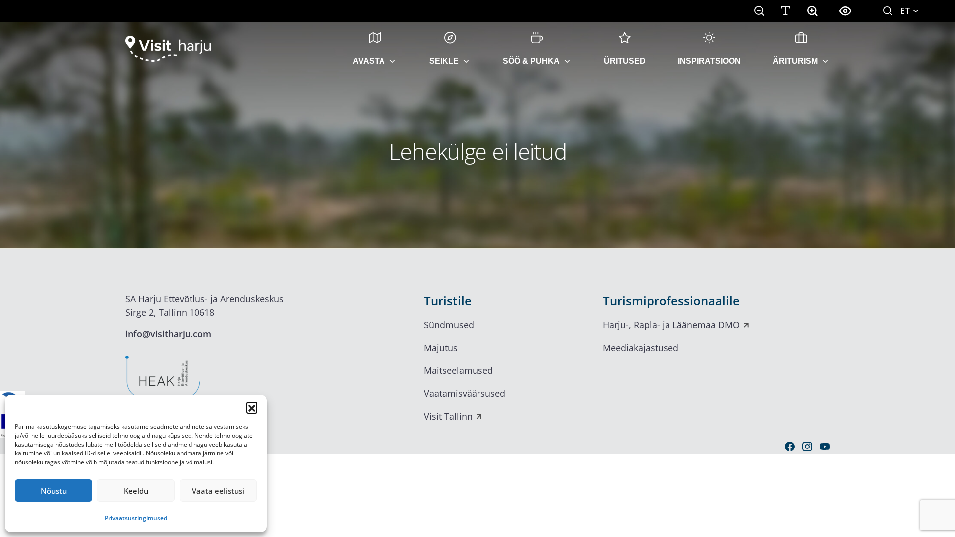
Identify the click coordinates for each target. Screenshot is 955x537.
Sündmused (449, 325)
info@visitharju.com (168, 334)
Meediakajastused (640, 348)
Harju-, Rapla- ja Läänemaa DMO (671, 325)
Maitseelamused (458, 370)
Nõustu (54, 491)
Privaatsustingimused (136, 518)
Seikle (444, 61)
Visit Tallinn (448, 416)
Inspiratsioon (709, 61)
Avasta (369, 61)
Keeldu (136, 491)
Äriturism (795, 61)
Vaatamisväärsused (464, 393)
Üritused (625, 61)
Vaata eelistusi (218, 491)
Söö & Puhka (531, 61)
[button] (252, 407)
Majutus (441, 348)
